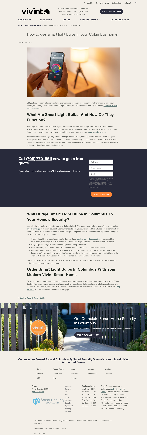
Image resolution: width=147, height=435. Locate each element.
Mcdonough (92, 373)
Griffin (38, 378)
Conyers (73, 378)
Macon (38, 369)
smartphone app (33, 229)
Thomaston (57, 373)
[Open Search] (136, 3)
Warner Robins (58, 369)
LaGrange (108, 373)
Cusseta (91, 369)
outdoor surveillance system (88, 239)
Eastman (39, 373)
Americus (108, 369)
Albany (73, 369)
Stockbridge (74, 373)
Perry (55, 378)
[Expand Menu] (53, 19)
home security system (97, 132)
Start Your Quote (101, 194)
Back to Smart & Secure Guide (32, 298)
